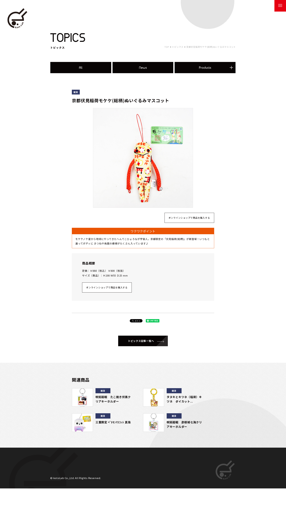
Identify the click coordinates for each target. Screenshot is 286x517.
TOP (167, 46)
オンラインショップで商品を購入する (189, 217)
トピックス (177, 46)
